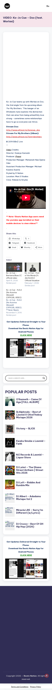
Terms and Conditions (19, 687)
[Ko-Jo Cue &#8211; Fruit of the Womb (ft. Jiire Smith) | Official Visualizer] (33, 267)
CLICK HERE (26, 335)
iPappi (18, 156)
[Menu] (47, 6)
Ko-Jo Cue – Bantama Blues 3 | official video (13, 275)
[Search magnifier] (44, 378)
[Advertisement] (26, 69)
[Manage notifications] (47, 676)
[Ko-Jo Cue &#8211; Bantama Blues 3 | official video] (14, 267)
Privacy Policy (35, 687)
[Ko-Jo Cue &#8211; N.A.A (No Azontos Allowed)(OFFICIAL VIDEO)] (15, 302)
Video (8, 150)
